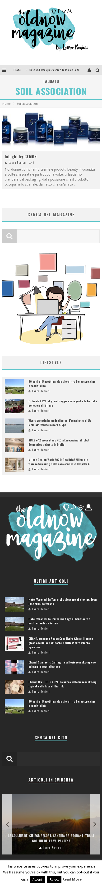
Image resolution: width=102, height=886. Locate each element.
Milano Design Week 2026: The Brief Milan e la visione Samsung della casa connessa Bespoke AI (59, 462)
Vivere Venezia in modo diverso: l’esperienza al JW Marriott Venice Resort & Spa (59, 422)
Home (6, 104)
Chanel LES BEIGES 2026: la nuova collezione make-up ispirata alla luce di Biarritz (62, 684)
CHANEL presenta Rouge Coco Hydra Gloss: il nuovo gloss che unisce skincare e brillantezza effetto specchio (60, 642)
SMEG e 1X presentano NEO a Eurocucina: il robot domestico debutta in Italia (58, 442)
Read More (72, 879)
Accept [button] (37, 879)
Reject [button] (54, 879)
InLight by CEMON (21, 156)
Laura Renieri (17, 162)
